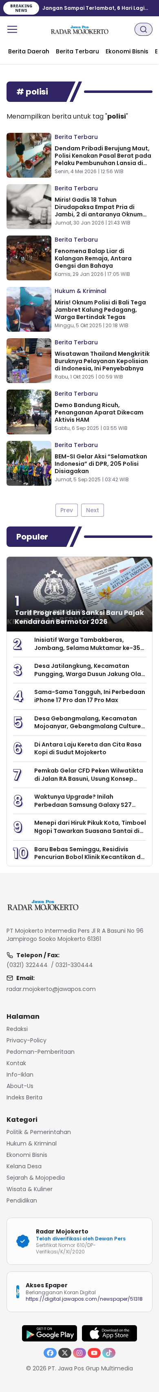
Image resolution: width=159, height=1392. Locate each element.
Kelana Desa (24, 1166)
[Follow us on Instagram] (79, 1353)
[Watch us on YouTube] (94, 1353)
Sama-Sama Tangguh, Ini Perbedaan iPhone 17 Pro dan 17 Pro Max (89, 696)
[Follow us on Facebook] (50, 1353)
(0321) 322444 (27, 965)
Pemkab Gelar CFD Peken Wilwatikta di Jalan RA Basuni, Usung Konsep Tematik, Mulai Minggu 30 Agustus (88, 778)
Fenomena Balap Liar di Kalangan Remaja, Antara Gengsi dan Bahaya (93, 258)
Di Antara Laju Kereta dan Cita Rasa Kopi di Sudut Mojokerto (87, 748)
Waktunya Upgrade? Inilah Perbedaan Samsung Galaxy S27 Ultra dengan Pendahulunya (83, 805)
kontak (16, 1063)
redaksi (17, 1029)
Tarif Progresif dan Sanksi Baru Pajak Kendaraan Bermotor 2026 (79, 617)
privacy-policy (26, 1040)
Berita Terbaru (76, 137)
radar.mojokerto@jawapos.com (51, 989)
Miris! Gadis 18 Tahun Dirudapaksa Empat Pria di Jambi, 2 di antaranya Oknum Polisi (99, 211)
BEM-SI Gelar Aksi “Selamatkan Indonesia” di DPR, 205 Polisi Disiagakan (101, 463)
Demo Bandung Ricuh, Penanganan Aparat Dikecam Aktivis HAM (99, 412)
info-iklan (20, 1074)
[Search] (143, 29)
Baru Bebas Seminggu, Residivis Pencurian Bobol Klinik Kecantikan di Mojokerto (88, 857)
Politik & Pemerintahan (39, 1132)
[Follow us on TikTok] (108, 1353)
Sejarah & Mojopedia (36, 1178)
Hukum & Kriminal (80, 291)
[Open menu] (12, 29)
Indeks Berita (24, 1097)
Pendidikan (22, 1200)
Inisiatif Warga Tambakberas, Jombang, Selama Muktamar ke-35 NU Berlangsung (87, 648)
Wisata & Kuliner (30, 1189)
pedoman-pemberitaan (41, 1052)
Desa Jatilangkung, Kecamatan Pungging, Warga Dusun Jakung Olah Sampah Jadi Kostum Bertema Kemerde (89, 678)
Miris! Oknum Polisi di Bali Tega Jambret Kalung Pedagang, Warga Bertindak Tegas (100, 309)
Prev (66, 510)
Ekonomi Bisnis (27, 1155)
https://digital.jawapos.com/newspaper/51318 (84, 1298)
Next (92, 510)
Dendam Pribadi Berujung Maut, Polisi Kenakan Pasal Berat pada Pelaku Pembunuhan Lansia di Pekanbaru (103, 159)
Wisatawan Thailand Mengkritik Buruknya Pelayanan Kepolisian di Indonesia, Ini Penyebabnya (102, 361)
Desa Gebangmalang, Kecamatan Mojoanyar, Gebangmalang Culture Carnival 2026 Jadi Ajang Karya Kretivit (87, 730)
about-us (20, 1086)
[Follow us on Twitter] (64, 1353)
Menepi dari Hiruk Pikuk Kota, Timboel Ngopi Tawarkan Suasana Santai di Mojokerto (90, 831)
